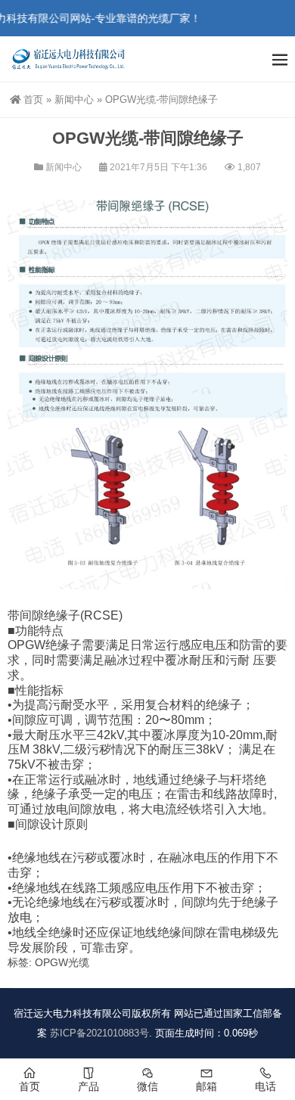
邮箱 (206, 1086)
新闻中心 (74, 99)
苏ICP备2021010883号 (99, 1033)
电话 (265, 1086)
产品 (88, 1086)
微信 (147, 1086)
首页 (33, 99)
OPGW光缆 (62, 962)
